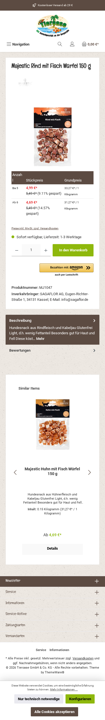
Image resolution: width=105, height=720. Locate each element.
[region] (52, 136)
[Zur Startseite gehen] (52, 26)
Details (52, 548)
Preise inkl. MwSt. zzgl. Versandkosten (35, 228)
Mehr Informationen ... (64, 689)
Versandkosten (83, 658)
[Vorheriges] (15, 472)
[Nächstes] (89, 472)
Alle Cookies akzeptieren (54, 712)
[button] (66, 270)
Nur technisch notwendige (39, 699)
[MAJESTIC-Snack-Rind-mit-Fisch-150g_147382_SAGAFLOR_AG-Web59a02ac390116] (52, 136)
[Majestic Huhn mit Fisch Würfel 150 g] (52, 425)
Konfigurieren (80, 699)
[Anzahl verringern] (16, 250)
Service (11, 592)
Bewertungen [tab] (20, 350)
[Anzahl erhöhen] (46, 250)
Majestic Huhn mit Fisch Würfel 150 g (52, 471)
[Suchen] (60, 44)
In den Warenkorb (73, 250)
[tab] (52, 330)
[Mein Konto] (72, 44)
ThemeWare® (54, 672)
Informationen (15, 603)
